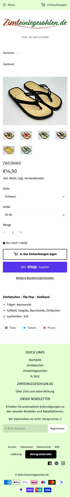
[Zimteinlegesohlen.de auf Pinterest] (56, 464)
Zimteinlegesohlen (35, 371)
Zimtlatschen (35, 365)
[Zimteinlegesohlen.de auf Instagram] (63, 464)
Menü (11, 5)
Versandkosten (34, 178)
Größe (6, 207)
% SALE (35, 376)
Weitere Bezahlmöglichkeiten (35, 278)
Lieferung (16, 454)
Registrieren (57, 428)
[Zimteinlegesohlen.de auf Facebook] (50, 464)
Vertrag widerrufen (41, 454)
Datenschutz (44, 446)
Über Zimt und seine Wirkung (35, 391)
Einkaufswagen (56, 5)
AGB (57, 446)
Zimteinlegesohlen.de (36, 474)
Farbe (6, 188)
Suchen (12, 446)
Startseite (8, 52)
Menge (7, 225)
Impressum (26, 446)
